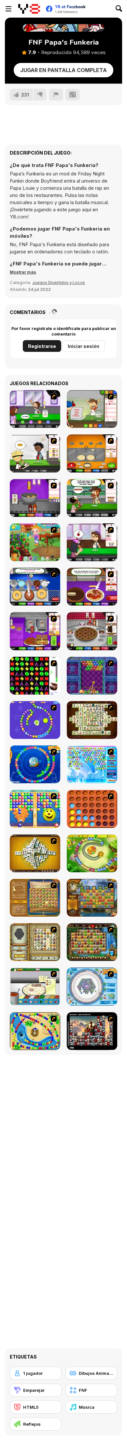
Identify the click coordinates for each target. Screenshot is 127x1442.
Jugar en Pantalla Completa (63, 70)
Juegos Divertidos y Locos (58, 282)
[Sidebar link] (8, 8)
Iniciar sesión (83, 346)
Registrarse (42, 346)
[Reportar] (56, 94)
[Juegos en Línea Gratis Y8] (29, 9)
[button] (23, 272)
